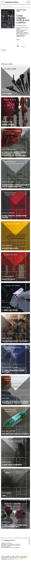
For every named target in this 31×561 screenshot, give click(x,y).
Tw (29, 539)
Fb (29, 541)
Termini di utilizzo (19, 559)
